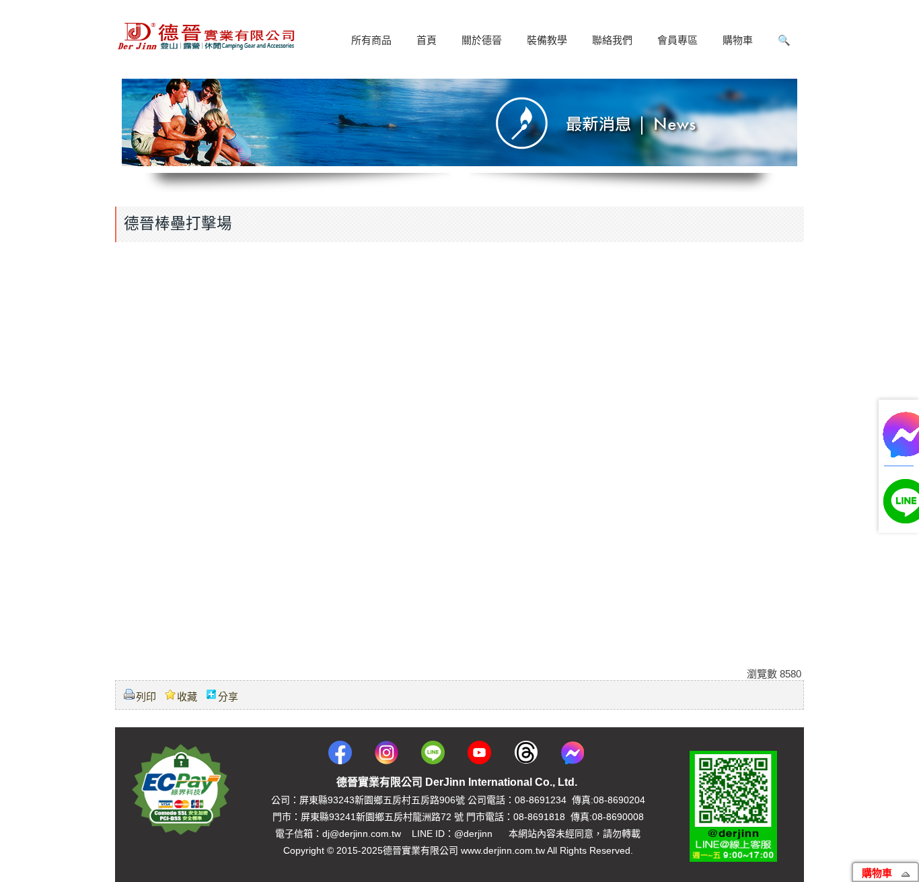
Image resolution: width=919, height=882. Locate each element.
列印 (146, 696)
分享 (228, 696)
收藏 (187, 696)
